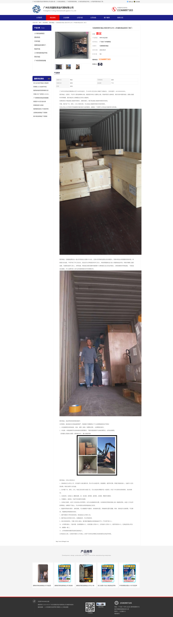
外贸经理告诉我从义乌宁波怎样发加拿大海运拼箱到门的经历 (93, 585)
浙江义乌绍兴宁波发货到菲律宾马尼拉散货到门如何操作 (113, 585)
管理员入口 (60, 607)
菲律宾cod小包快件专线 (39, 86)
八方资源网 (48, 607)
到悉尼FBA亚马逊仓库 (39, 101)
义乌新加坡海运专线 (40, 53)
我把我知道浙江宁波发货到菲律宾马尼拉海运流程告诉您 (41, 109)
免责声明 (53, 607)
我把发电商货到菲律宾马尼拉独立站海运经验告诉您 (41, 90)
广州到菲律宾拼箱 (40, 60)
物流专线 (37, 49)
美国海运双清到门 (40, 45)
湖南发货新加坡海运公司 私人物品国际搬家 (45, 585)
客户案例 (107, 17)
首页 (40, 22)
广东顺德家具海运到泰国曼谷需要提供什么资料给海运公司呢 (41, 98)
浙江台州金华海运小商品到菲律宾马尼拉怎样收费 (41, 83)
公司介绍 (80, 17)
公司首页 (39, 17)
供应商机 (53, 17)
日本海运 (37, 41)
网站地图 (65, 607)
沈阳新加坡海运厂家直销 (40, 112)
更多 (49, 78)
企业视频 (66, 17)
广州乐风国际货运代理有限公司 (58, 604)
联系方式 (120, 17)
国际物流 (37, 37)
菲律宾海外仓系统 (38, 105)
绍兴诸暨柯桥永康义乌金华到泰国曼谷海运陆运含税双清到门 (136, 585)
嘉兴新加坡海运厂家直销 (40, 116)
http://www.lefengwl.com (62, 541)
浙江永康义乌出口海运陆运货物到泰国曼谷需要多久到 (70, 585)
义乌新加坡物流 (39, 33)
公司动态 (93, 17)
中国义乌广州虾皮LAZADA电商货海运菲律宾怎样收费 (41, 94)
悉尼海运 (51, 22)
